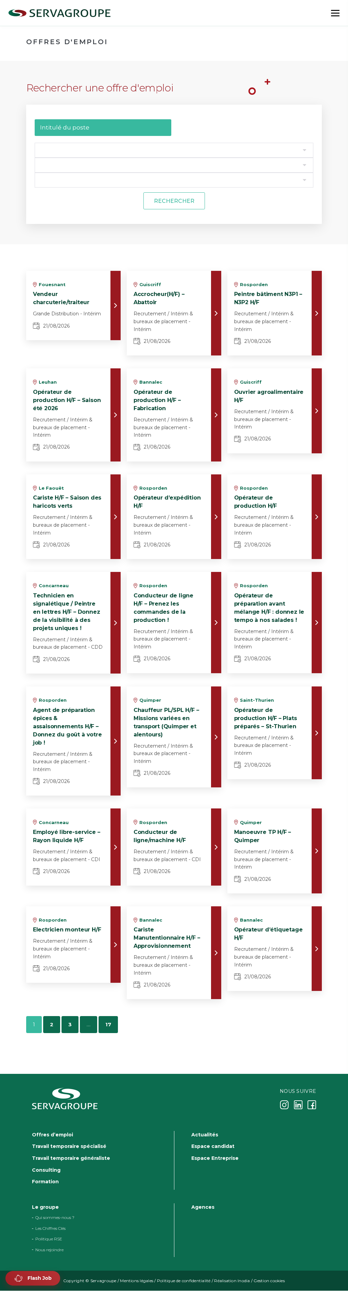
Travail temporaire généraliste (71, 1158)
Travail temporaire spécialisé (69, 1147)
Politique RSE (48, 1239)
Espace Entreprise (215, 1158)
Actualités (204, 1135)
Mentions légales (136, 1280)
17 (108, 1024)
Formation (45, 1182)
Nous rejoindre (49, 1249)
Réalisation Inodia (232, 1280)
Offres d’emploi (52, 1135)
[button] (32, 1278)
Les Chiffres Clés (50, 1228)
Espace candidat (212, 1147)
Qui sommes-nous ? (54, 1217)
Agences (202, 1207)
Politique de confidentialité (184, 1280)
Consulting (46, 1170)
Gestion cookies (269, 1280)
